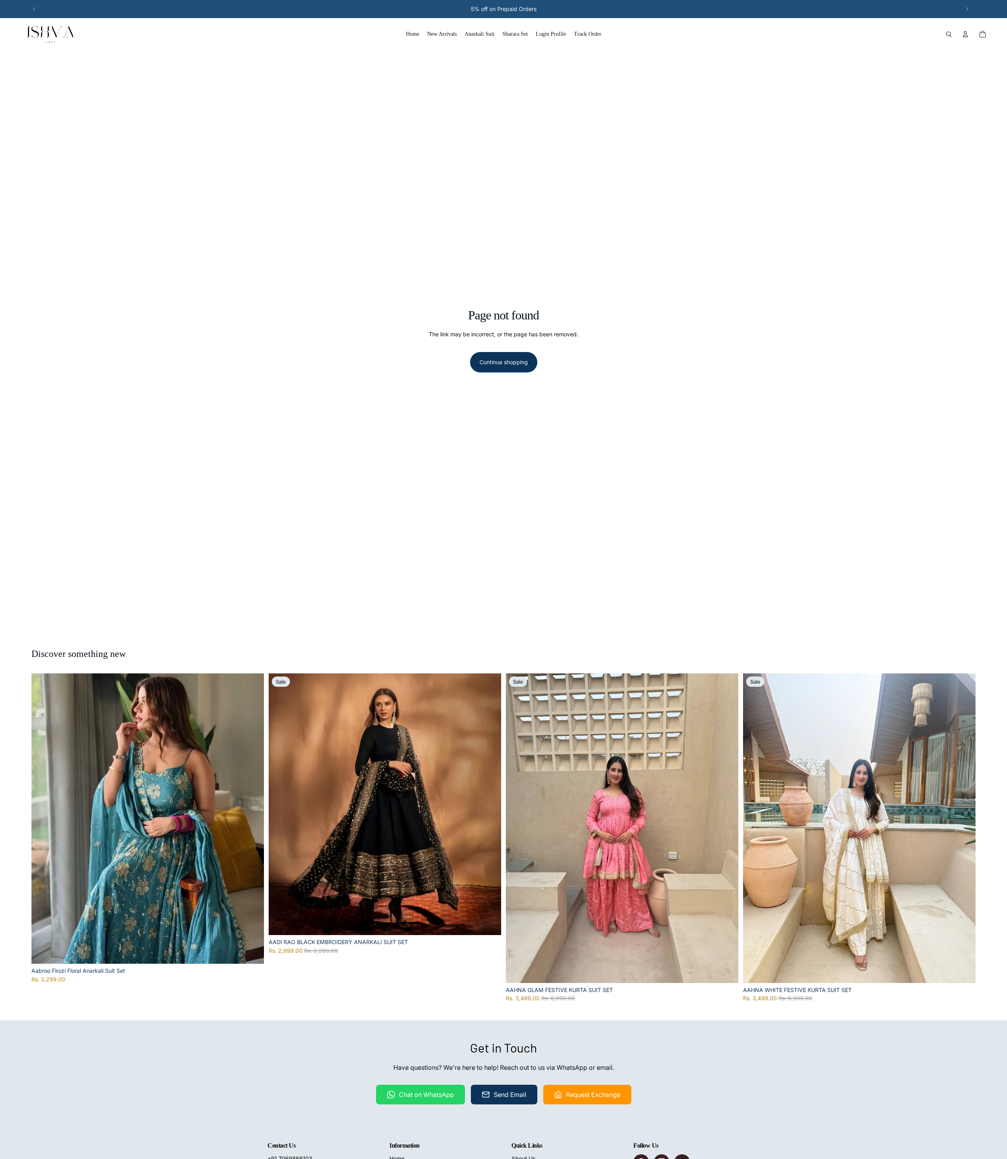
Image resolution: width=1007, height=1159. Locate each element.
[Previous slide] (34, 9)
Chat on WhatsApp (426, 1094)
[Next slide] (967, 9)
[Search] (948, 34)
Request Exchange (593, 1094)
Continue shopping (504, 362)
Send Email (510, 1094)
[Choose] (252, 951)
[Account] (965, 34)
